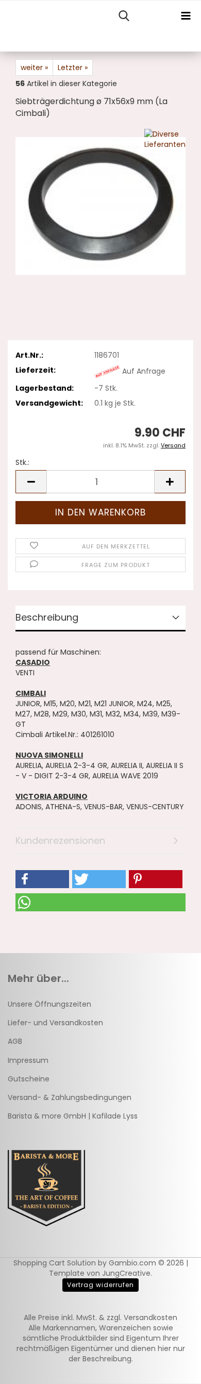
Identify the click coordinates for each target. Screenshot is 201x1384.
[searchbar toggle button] (123, 16)
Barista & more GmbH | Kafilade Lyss (73, 1116)
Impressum (28, 1060)
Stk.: (22, 462)
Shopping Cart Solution (54, 1263)
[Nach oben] (172, 1368)
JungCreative (126, 1273)
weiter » (34, 67)
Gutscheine (28, 1079)
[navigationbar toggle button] (185, 16)
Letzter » (73, 67)
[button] (30, 481)
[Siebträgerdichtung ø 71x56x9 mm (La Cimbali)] (100, 206)
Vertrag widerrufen (100, 1284)
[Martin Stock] (4, 26)
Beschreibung (46, 617)
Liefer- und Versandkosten (55, 1023)
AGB (15, 1041)
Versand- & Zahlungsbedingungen (69, 1097)
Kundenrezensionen (60, 840)
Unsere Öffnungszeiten (49, 1004)
